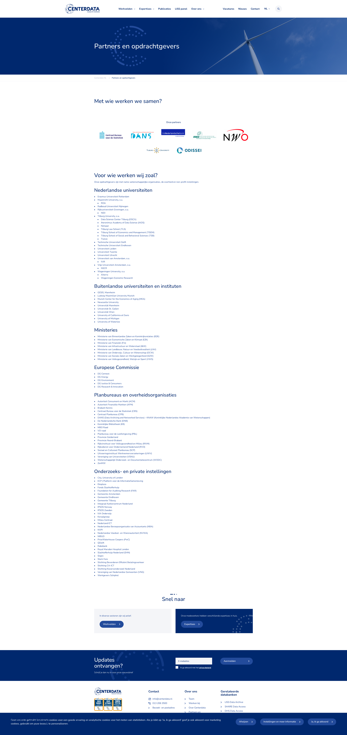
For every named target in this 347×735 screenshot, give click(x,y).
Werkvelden (125, 8)
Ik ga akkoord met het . (195, 669)
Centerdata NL (82, 9)
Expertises (145, 8)
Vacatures (228, 8)
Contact (255, 8)
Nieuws (242, 8)
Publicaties (164, 8)
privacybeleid (205, 667)
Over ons (196, 8)
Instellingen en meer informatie (280, 721)
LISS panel (181, 8)
